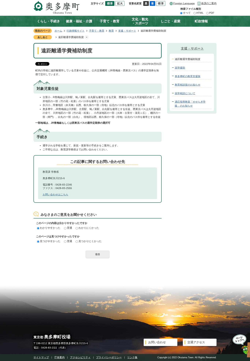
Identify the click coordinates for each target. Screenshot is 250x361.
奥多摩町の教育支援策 (187, 76)
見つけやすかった (50, 241)
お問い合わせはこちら (55, 194)
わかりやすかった (50, 227)
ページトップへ (240, 345)
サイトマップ (41, 357)
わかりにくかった (89, 227)
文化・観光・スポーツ (140, 21)
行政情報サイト (76, 30)
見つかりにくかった (90, 241)
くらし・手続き (48, 21)
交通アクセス (196, 342)
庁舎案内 (59, 357)
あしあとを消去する (86, 37)
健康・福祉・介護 (79, 21)
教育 (111, 30)
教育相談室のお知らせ (187, 84)
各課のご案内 (209, 3)
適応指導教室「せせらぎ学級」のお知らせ (190, 103)
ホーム (58, 30)
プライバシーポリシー (109, 357)
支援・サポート (127, 30)
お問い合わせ (157, 342)
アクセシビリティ (80, 357)
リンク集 (132, 357)
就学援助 (180, 67)
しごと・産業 (170, 21)
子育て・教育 (110, 21)
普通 (69, 227)
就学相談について (185, 93)
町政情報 (201, 21)
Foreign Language (184, 3)
